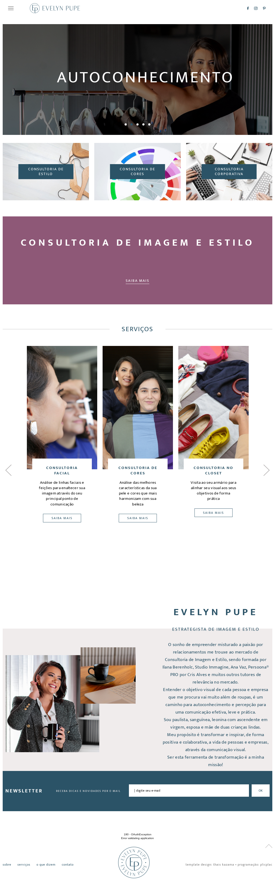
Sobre (7, 864)
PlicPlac (266, 864)
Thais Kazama (223, 864)
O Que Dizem (46, 864)
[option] (137, 79)
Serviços (23, 864)
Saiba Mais (137, 281)
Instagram (256, 8)
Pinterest (264, 8)
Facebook (248, 8)
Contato (68, 864)
